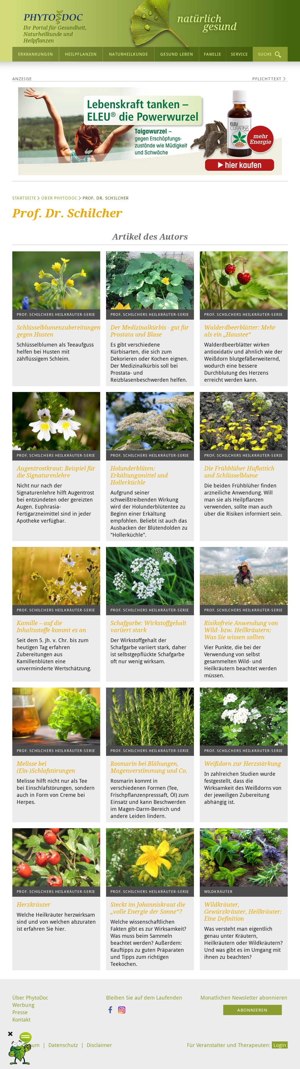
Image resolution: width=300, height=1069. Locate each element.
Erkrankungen (35, 54)
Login (280, 1044)
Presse (20, 1012)
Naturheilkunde (128, 54)
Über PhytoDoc (59, 198)
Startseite (24, 198)
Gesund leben (176, 54)
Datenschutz (63, 1044)
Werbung (23, 1004)
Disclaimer (99, 1044)
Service (239, 54)
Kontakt (21, 1019)
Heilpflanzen (81, 54)
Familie (212, 54)
